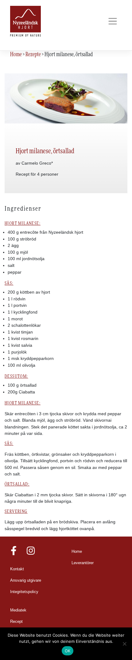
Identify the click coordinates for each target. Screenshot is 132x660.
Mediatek (18, 610)
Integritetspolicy (24, 592)
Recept (16, 621)
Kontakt (17, 569)
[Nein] (124, 644)
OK (68, 650)
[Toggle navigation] (112, 21)
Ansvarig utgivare (25, 580)
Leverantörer (83, 563)
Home (77, 551)
